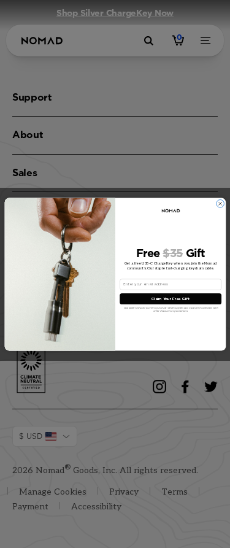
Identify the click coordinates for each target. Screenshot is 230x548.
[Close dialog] (220, 203)
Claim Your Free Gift (170, 299)
